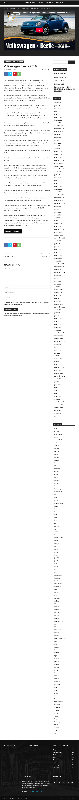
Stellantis (57, 707)
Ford (55, 520)
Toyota (56, 719)
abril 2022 (57, 252)
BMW (56, 454)
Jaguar (56, 561)
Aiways (56, 431)
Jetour (56, 566)
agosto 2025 (58, 137)
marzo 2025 (58, 152)
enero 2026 (57, 123)
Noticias (56, 650)
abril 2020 (57, 321)
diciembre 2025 (59, 126)
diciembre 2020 (59, 298)
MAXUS (56, 612)
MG (55, 624)
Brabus (56, 457)
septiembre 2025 (59, 134)
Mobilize (57, 633)
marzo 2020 (58, 324)
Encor (56, 500)
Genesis (56, 526)
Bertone (56, 451)
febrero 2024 (58, 189)
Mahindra (57, 601)
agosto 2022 (58, 241)
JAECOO (56, 558)
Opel (55, 656)
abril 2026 (57, 114)
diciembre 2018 (59, 367)
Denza (56, 483)
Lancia (56, 581)
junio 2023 (57, 212)
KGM (55, 569)
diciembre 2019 (59, 333)
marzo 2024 (58, 186)
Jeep (55, 563)
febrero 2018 (58, 396)
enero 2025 (57, 157)
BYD (55, 466)
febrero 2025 (58, 154)
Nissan (56, 647)
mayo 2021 (57, 284)
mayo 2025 (57, 146)
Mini (55, 627)
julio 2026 (57, 106)
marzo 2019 (58, 359)
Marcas (13, 8)
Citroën (56, 471)
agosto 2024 (58, 172)
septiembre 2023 (59, 203)
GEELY (56, 523)
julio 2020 (57, 313)
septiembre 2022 (59, 238)
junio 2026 (57, 108)
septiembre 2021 (59, 272)
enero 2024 (57, 192)
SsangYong (57, 704)
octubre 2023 (58, 200)
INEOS (56, 549)
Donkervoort (58, 492)
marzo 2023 (58, 221)
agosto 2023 (58, 206)
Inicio (6, 8)
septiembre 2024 (59, 169)
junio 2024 (57, 177)
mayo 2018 (57, 387)
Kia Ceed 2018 (8, 256)
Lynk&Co (57, 598)
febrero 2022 (58, 258)
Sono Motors (58, 702)
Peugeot (57, 661)
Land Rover (57, 584)
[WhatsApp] (19, 74)
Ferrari (56, 512)
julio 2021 (57, 278)
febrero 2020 (58, 327)
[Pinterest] (15, 74)
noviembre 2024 (59, 163)
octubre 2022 (58, 235)
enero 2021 (57, 295)
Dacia (56, 477)
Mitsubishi (57, 630)
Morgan (56, 635)
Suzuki (56, 713)
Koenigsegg (58, 575)
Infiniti (56, 552)
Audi (55, 443)
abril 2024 (57, 183)
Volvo (56, 725)
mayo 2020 (57, 318)
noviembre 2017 (59, 405)
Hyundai (56, 543)
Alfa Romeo (58, 434)
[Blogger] (55, 782)
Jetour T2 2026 (59, 80)
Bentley (56, 448)
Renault (56, 679)
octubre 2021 (58, 270)
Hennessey (57, 535)
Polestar (57, 664)
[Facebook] (6, 74)
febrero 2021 (58, 293)
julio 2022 (57, 244)
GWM (56, 532)
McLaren (57, 618)
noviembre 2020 (59, 301)
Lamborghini (58, 578)
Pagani (56, 658)
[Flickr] (63, 782)
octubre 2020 (58, 304)
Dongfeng (57, 489)
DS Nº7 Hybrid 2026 (60, 74)
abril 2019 (57, 356)
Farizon (56, 506)
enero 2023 (57, 226)
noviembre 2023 (59, 198)
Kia (55, 572)
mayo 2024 (57, 180)
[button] (73, 2)
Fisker (56, 517)
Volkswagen (23, 8)
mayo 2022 (57, 249)
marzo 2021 (58, 290)
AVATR (56, 446)
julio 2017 (57, 416)
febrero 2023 (58, 223)
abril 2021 (57, 287)
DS (55, 494)
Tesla (56, 716)
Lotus (56, 595)
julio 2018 (57, 382)
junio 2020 (57, 316)
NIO (55, 644)
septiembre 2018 (59, 376)
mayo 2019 (57, 353)
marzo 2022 (58, 255)
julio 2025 (57, 140)
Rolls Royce (58, 687)
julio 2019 (57, 347)
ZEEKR (56, 733)
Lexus (56, 592)
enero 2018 (57, 399)
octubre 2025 (58, 131)
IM (55, 546)
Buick (56, 463)
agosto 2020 (58, 310)
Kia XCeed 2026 (59, 84)
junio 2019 (57, 350)
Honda (56, 540)
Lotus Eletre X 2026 (60, 77)
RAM (55, 676)
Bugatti (56, 460)
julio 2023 (57, 209)
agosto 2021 (58, 275)
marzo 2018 (58, 393)
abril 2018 (57, 390)
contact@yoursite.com (35, 791)
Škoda (56, 696)
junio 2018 (57, 385)
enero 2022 (57, 261)
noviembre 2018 (59, 370)
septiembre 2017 (59, 410)
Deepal (56, 480)
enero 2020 (57, 330)
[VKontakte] (72, 782)
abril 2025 (57, 149)
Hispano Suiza (58, 538)
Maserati (57, 610)
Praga (56, 670)
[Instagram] (68, 782)
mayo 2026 (57, 111)
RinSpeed (57, 684)
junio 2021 (57, 281)
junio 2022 (57, 246)
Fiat (55, 515)
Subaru (56, 710)
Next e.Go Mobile (59, 638)
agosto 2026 (58, 103)
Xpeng (56, 730)
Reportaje (57, 681)
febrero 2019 (58, 362)
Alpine (56, 437)
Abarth (56, 428)
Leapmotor (57, 587)
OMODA (57, 653)
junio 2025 (57, 143)
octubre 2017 (58, 408)
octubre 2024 (58, 166)
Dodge (56, 486)
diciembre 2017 (59, 402)
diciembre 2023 (59, 195)
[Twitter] (10, 74)
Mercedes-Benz (59, 621)
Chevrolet (57, 469)
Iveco (56, 555)
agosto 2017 (58, 413)
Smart (56, 699)
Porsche (56, 667)
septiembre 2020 (59, 307)
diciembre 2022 (59, 229)
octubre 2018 (58, 373)
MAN (56, 604)
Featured (57, 509)
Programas (57, 673)
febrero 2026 (58, 120)
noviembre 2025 (59, 129)
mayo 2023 (57, 215)
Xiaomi (56, 727)
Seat (55, 690)
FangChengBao (59, 503)
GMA (55, 529)
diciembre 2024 (59, 160)
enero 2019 (57, 364)
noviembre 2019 (59, 336)
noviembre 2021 (59, 267)
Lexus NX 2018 (45, 256)
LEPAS (56, 589)
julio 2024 (57, 175)
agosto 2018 (58, 379)
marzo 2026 (58, 117)
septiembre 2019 (59, 341)
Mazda (56, 615)
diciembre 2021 (59, 264)
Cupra (56, 474)
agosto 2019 (58, 344)
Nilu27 (56, 641)
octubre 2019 (58, 339)
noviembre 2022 (59, 232)
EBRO (56, 497)
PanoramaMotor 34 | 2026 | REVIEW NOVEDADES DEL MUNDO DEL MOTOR (64, 89)
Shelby (56, 693)
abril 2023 (57, 218)
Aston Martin (58, 440)
